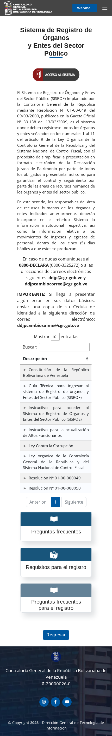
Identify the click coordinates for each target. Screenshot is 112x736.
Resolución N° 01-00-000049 (55, 477)
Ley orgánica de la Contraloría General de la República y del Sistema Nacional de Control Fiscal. (56, 461)
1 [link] (55, 502)
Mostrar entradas (56, 336)
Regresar (56, 635)
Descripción (35, 359)
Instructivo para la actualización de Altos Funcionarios (56, 432)
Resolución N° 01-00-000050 (55, 488)
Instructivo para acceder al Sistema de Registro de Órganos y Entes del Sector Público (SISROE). (56, 413)
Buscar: (30, 347)
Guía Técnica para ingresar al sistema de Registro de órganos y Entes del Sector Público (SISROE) (56, 391)
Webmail (84, 7)
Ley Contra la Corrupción (51, 445)
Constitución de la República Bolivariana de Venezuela (56, 372)
